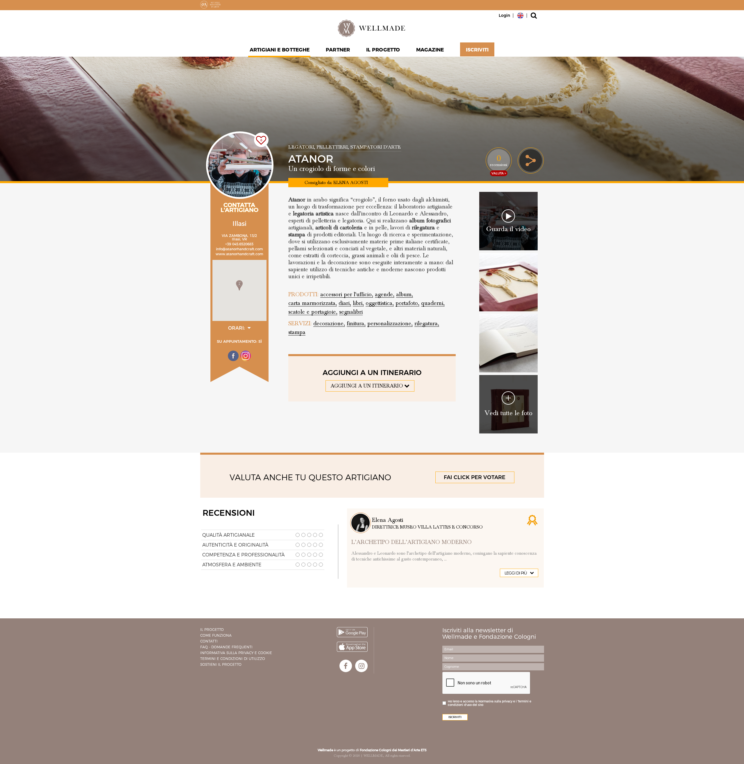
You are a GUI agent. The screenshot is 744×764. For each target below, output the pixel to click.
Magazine (430, 50)
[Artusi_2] (508, 343)
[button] (239, 285)
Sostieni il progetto (221, 664)
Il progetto (212, 629)
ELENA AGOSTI (350, 182)
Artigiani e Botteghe (280, 50)
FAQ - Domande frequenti (226, 647)
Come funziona (216, 635)
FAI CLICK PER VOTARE (474, 477)
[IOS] (352, 647)
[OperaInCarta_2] (508, 282)
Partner (338, 50)
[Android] (352, 632)
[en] (520, 15)
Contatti (209, 641)
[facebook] (345, 666)
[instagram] (361, 666)
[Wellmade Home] (372, 28)
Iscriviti (477, 50)
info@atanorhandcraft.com (239, 249)
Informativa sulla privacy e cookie (236, 653)
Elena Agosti (387, 520)
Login (504, 15)
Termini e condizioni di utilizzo (232, 658)
